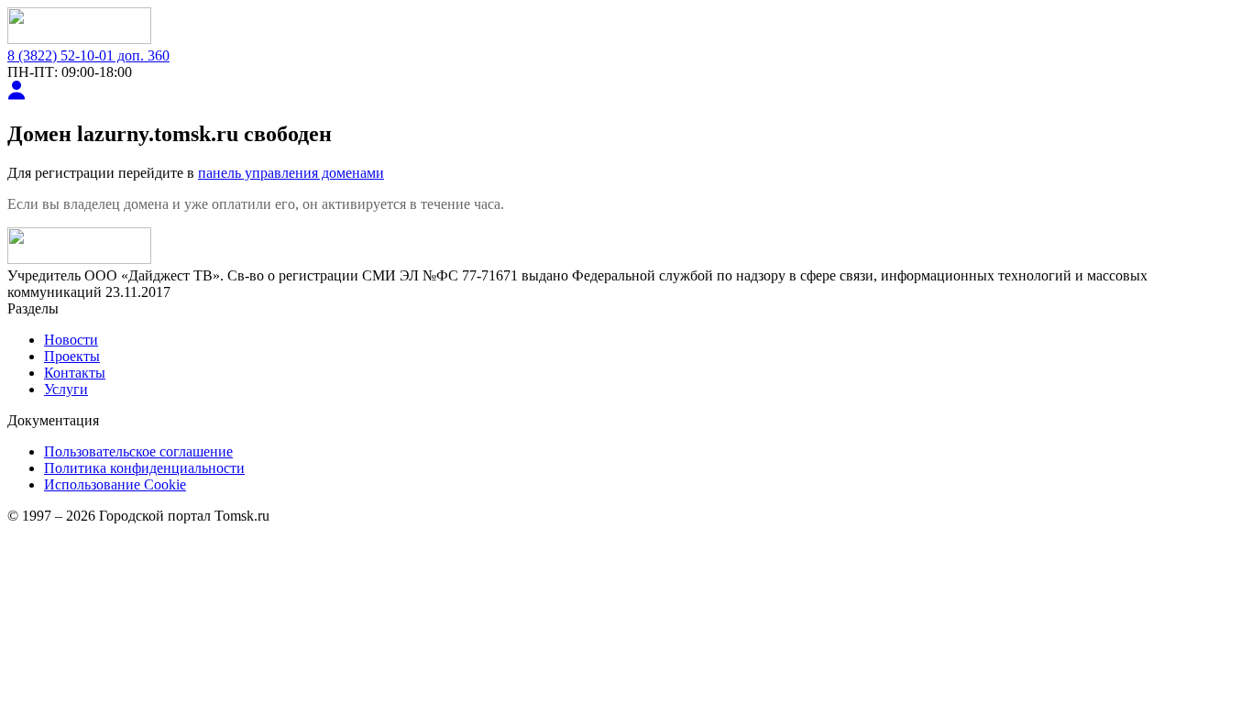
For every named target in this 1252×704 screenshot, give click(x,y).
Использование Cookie (115, 484)
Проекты (72, 356)
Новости (71, 339)
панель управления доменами (291, 173)
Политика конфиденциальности (144, 468)
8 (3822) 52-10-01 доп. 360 (88, 55)
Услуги (66, 389)
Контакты (74, 372)
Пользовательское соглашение (138, 451)
